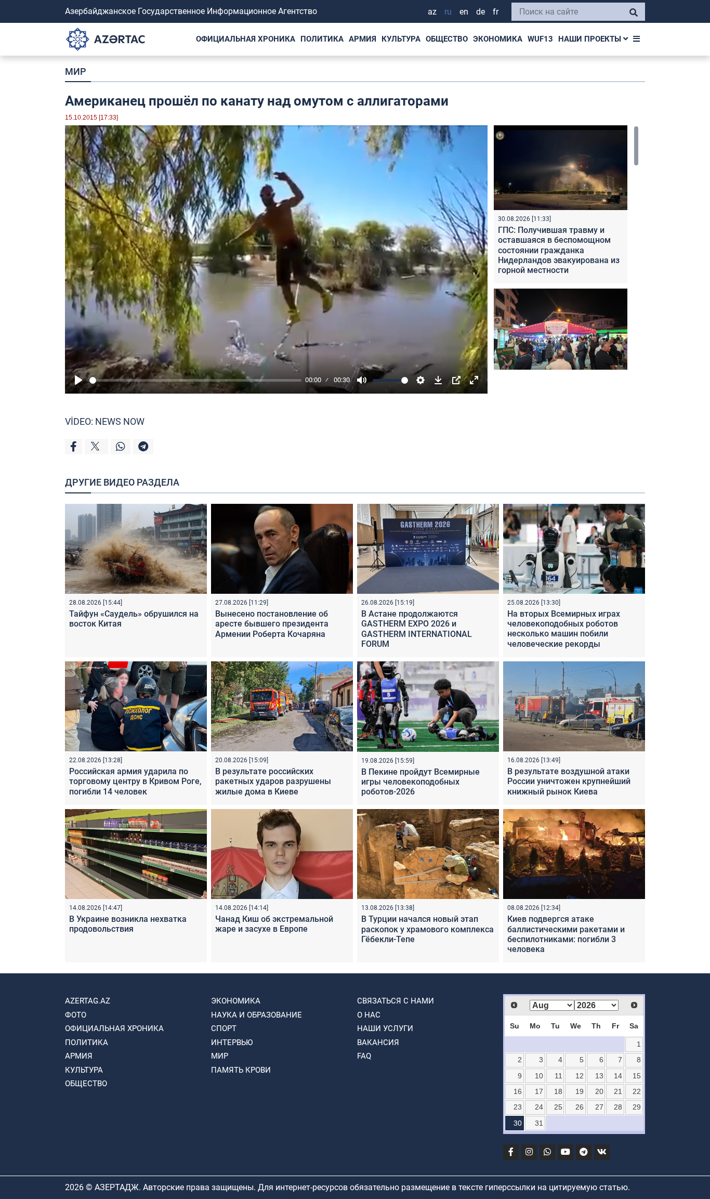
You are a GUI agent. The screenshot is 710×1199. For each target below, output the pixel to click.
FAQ (364, 1056)
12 (579, 1076)
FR (495, 12)
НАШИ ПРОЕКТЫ (590, 39)
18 (558, 1091)
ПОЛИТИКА (322, 39)
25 (558, 1107)
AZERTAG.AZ (87, 1001)
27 (599, 1107)
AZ (432, 12)
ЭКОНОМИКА (497, 39)
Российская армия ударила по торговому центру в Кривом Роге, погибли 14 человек (135, 781)
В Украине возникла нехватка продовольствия (128, 924)
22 (637, 1091)
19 (579, 1091)
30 (518, 1123)
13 (599, 1076)
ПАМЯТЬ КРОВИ (241, 1070)
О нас (368, 1015)
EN (463, 12)
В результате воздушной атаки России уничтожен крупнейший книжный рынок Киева (568, 781)
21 (618, 1091)
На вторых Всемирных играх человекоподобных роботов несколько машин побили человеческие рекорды (563, 629)
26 (579, 1107)
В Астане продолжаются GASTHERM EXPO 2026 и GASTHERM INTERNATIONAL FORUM (416, 629)
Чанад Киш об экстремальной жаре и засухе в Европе (274, 924)
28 (618, 1107)
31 (539, 1123)
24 (539, 1107)
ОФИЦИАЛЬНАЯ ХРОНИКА (245, 39)
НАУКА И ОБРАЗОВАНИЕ (256, 1015)
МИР (75, 71)
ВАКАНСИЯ (378, 1042)
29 (637, 1107)
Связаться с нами (395, 1001)
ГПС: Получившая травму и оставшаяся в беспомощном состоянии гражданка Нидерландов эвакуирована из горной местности (559, 250)
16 (518, 1091)
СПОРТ (223, 1028)
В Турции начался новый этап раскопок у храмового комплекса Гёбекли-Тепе (427, 929)
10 (539, 1076)
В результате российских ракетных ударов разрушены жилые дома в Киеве (273, 781)
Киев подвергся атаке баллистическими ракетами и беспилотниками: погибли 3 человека (566, 934)
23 (518, 1107)
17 (539, 1091)
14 (618, 1076)
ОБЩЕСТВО (447, 39)
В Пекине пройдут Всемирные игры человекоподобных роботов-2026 (420, 782)
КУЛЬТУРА (401, 39)
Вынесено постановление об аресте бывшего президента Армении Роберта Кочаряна (271, 623)
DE (480, 12)
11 (558, 1076)
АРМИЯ (362, 39)
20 (599, 1091)
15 (637, 1076)
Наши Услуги (385, 1028)
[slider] (195, 380)
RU (448, 12)
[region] (566, 247)
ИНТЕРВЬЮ (232, 1042)
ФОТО (75, 1015)
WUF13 (540, 39)
